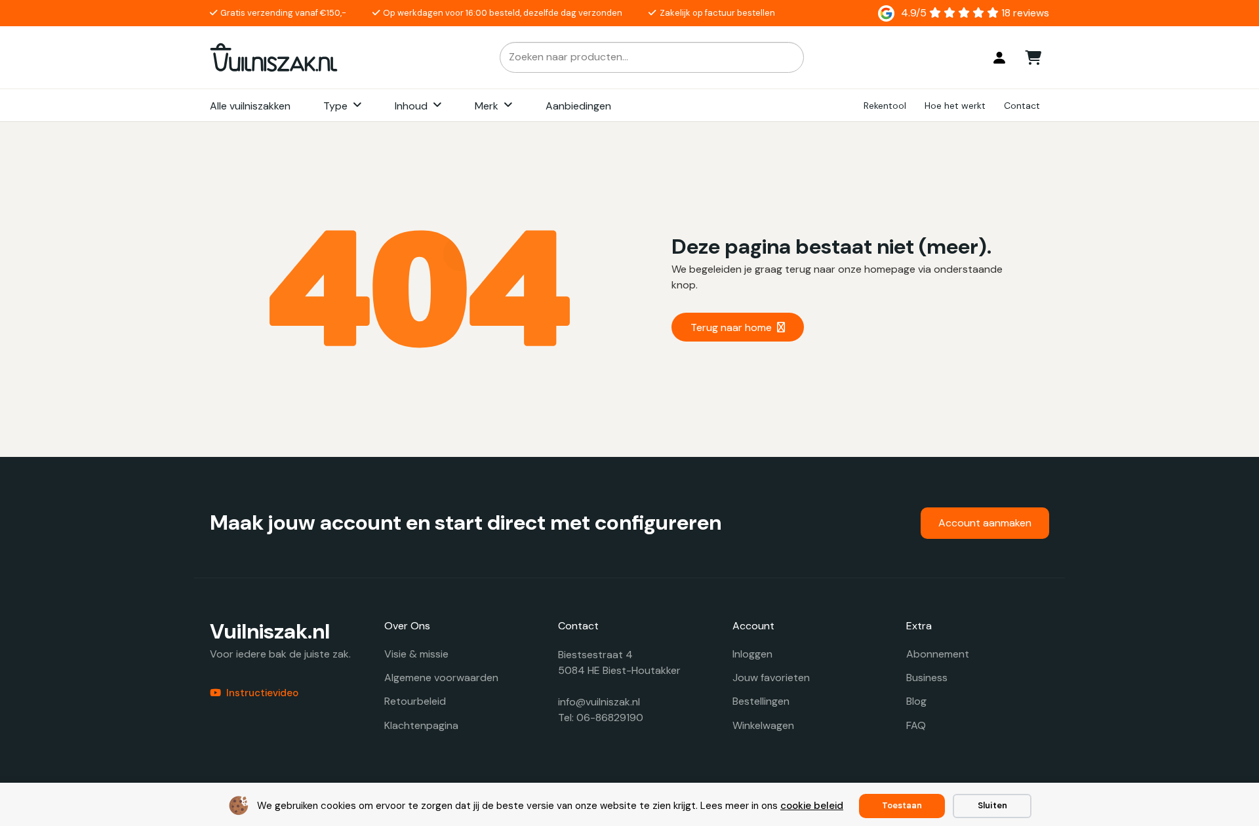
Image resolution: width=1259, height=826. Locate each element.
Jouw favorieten (771, 677)
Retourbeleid (415, 701)
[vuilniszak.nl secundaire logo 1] (274, 57)
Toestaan (902, 805)
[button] (357, 105)
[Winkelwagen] (1033, 57)
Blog (916, 701)
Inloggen (752, 654)
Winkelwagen (763, 725)
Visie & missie (416, 654)
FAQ (916, 725)
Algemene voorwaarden (441, 677)
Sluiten (992, 805)
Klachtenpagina (421, 725)
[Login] (999, 58)
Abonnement (937, 654)
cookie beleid (811, 805)
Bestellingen (760, 701)
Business (927, 677)
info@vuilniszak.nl (599, 702)
